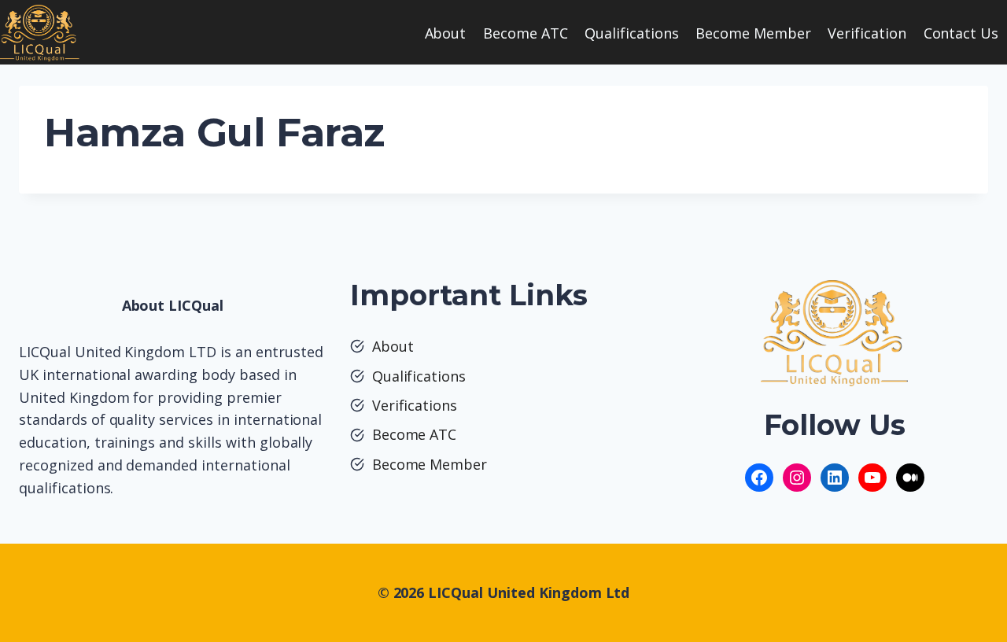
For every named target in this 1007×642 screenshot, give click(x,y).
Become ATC (525, 33)
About (446, 33)
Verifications (415, 405)
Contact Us (961, 33)
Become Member (753, 33)
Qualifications (632, 33)
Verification (867, 33)
